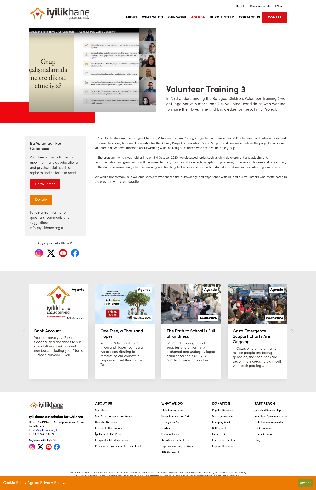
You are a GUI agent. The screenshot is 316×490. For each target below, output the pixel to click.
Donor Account (264, 434)
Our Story (101, 410)
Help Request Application (269, 422)
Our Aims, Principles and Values (113, 416)
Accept (305, 483)
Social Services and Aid (175, 416)
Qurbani (166, 428)
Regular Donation (222, 410)
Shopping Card (221, 422)
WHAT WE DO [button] (152, 17)
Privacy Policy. (52, 483)
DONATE (274, 17)
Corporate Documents (108, 428)
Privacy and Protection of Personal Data (118, 446)
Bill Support (219, 428)
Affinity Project (170, 452)
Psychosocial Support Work (177, 446)
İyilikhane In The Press (108, 434)
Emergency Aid (170, 422)
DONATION (221, 404)
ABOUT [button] (131, 17)
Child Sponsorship (172, 410)
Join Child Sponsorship (268, 410)
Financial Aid (219, 434)
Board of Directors (106, 422)
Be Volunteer (45, 184)
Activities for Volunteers (175, 440)
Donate (41, 199)
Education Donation (224, 440)
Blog (257, 440)
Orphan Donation (222, 446)
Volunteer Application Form (271, 416)
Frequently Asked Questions (111, 440)
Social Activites (170, 434)
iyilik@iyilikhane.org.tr (45, 430)
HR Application (263, 428)
